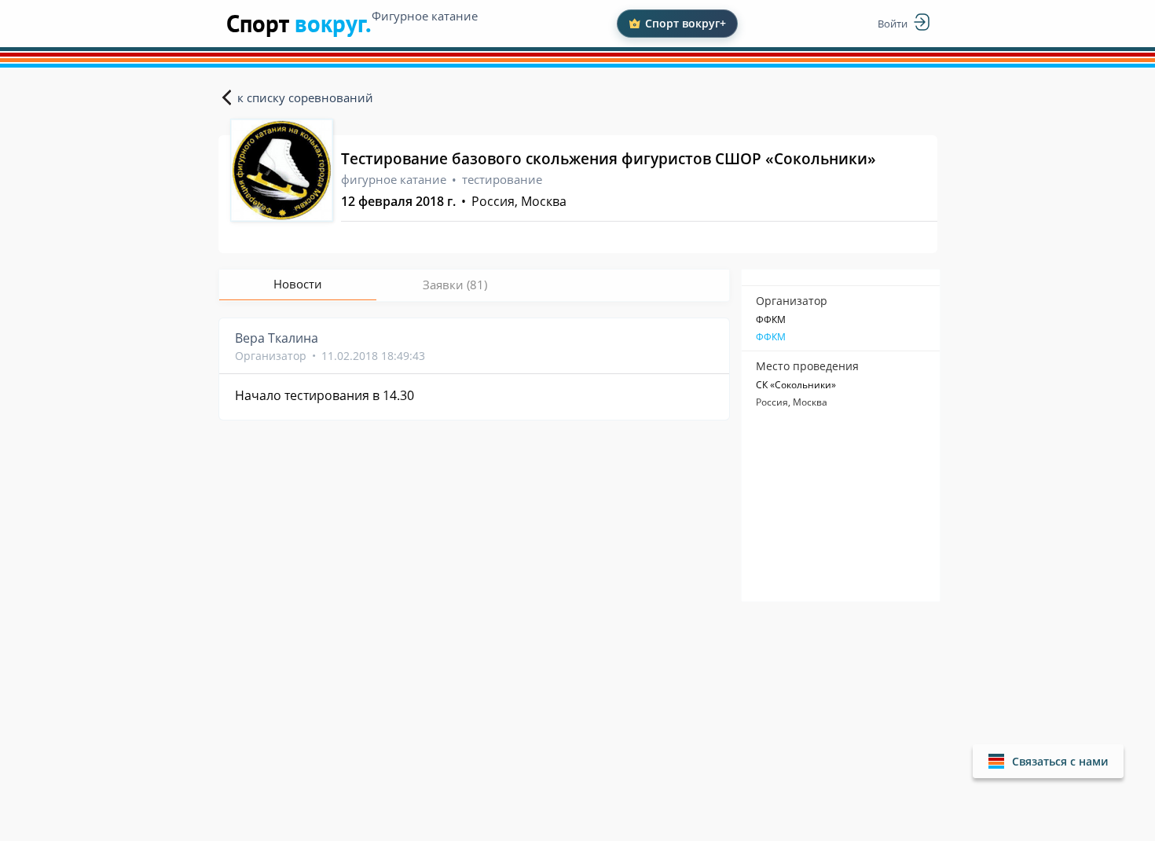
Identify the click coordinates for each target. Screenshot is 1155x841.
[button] (1048, 761)
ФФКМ (771, 337)
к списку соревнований (305, 97)
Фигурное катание (425, 16)
